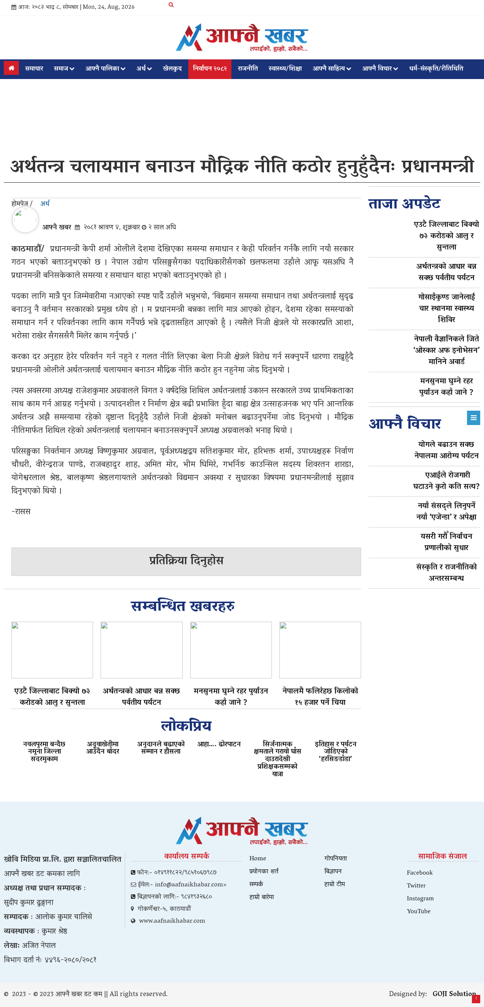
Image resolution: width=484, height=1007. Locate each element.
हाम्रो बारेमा (262, 898)
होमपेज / (22, 204)
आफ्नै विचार (377, 69)
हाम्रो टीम (334, 885)
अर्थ (141, 69)
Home (258, 859)
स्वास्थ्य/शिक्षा (285, 69)
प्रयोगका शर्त (264, 872)
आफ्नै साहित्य (329, 69)
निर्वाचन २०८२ (210, 69)
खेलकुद (172, 69)
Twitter (416, 885)
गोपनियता (335, 859)
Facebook (420, 872)
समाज (61, 69)
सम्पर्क (256, 885)
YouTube (419, 911)
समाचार (34, 69)
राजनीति (248, 69)
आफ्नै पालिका (102, 69)
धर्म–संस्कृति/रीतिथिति (436, 69)
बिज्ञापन (333, 872)
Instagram (420, 898)
